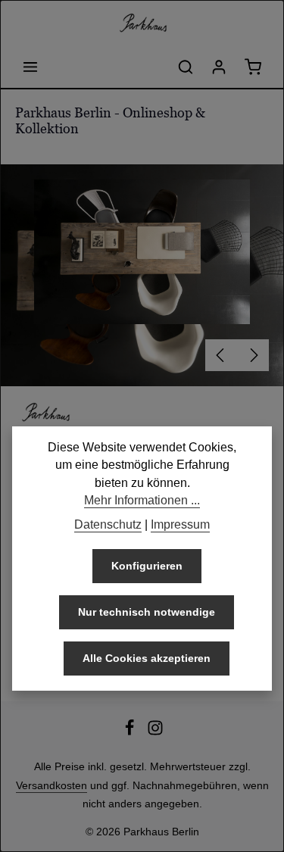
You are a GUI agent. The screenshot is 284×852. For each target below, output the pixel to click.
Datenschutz (108, 524)
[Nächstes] (253, 355)
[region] (142, 275)
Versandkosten (51, 785)
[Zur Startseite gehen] (142, 22)
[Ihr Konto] (219, 66)
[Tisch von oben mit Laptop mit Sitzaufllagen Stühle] (142, 251)
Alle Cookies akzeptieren (147, 658)
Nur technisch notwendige (146, 612)
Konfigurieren (147, 566)
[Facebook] (131, 732)
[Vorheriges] (221, 355)
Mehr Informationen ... (142, 500)
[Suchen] (185, 66)
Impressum (180, 524)
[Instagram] (155, 732)
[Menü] (30, 66)
